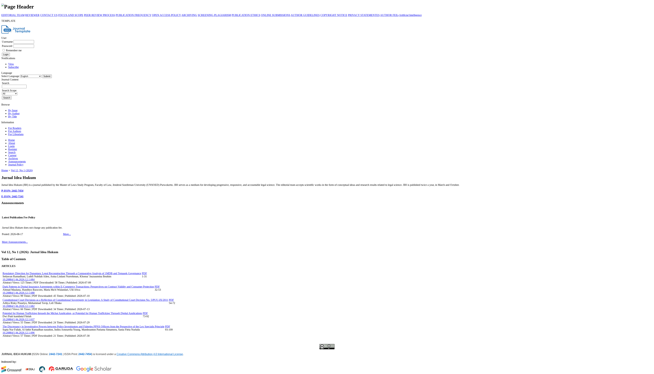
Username (7, 41)
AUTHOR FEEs (389, 15)
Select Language (10, 76)
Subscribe (13, 67)
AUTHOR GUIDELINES (305, 15)
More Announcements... (15, 242)
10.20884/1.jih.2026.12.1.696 (19, 332)
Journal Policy (16, 164)
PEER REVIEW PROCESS (99, 15)
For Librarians (16, 134)
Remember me (14, 50)
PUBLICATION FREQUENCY (133, 15)
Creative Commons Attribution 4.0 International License (149, 354)
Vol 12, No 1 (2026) (22, 170)
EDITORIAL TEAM (13, 15)
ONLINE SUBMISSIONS (275, 15)
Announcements (17, 161)
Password (7, 45)
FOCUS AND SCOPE (70, 15)
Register (12, 149)
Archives (13, 158)
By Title (12, 116)
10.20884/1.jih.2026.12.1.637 (19, 319)
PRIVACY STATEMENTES (364, 15)
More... (67, 234)
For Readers (14, 128)
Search (11, 152)
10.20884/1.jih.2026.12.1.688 (19, 292)
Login (11, 146)
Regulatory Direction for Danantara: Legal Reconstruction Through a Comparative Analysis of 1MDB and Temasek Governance (72, 273)
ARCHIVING (189, 15)
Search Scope (9, 90)
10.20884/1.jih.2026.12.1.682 (19, 306)
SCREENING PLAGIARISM (214, 15)
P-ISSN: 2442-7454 (12, 190)
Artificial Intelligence (410, 15)
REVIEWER (32, 15)
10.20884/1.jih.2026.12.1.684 (19, 279)
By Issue (13, 110)
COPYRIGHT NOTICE (333, 15)
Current (12, 155)
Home (11, 140)
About (11, 143)
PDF (144, 273)
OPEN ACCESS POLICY (166, 15)
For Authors (14, 131)
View (11, 64)
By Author (14, 113)
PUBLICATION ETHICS (246, 15)
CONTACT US (49, 15)
